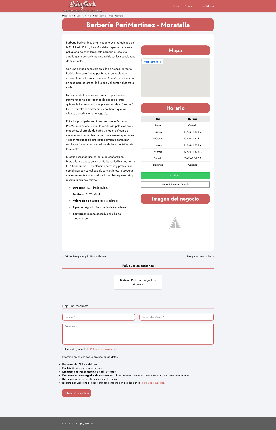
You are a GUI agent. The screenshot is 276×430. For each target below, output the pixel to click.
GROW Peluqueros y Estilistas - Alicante (85, 256)
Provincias (189, 6)
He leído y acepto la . (90, 349)
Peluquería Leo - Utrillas (199, 256)
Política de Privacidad (103, 349)
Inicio (176, 6)
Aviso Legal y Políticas (82, 423)
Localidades (207, 6)
